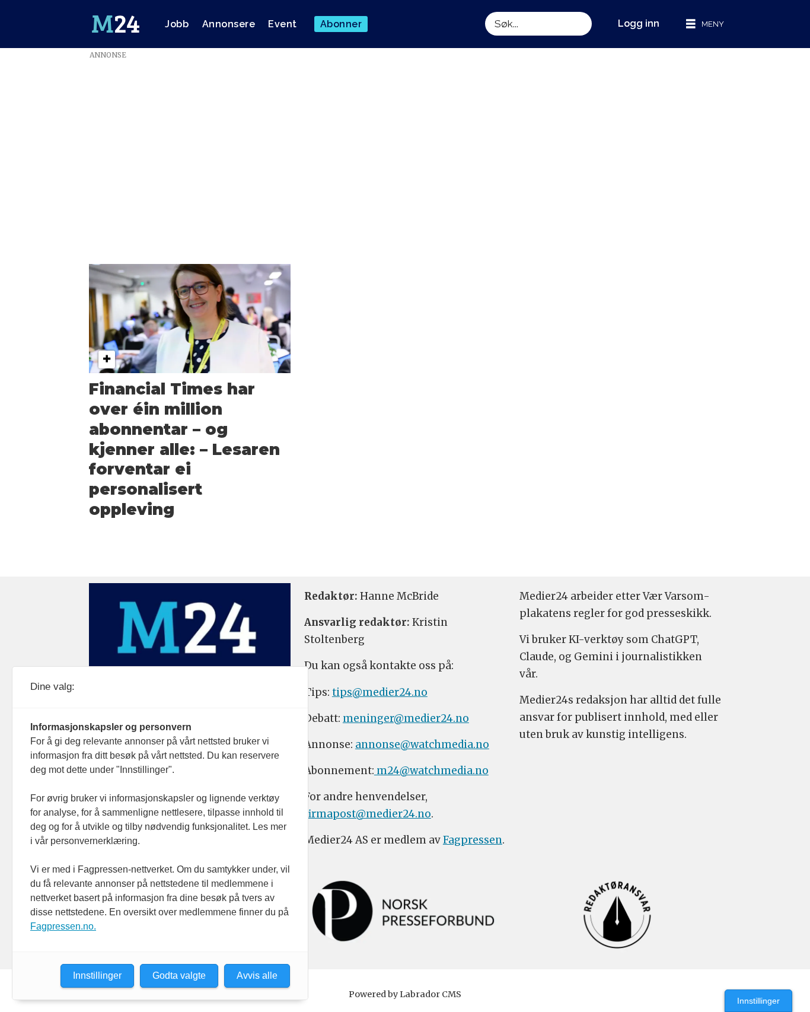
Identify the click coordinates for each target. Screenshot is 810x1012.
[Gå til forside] (115, 24)
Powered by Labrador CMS (405, 994)
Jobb (177, 24)
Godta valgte (179, 975)
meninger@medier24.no (406, 718)
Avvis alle (257, 975)
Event (282, 24)
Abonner (341, 24)
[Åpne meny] (705, 24)
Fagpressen (472, 839)
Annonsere (229, 24)
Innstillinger (758, 1000)
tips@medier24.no (380, 692)
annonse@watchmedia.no (422, 744)
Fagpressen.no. (63, 926)
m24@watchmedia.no (431, 770)
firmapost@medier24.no (367, 813)
